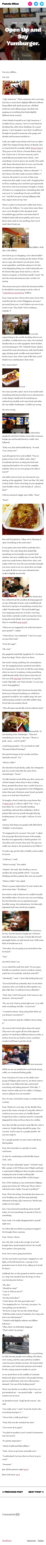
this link (17, 679)
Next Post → (36, 1492)
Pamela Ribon (10, 3)
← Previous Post (12, 1492)
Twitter (41, 1541)
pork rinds (21, 622)
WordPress (6, 1541)
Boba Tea (8, 804)
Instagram (31, 1541)
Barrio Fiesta (36, 148)
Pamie (14, 23)
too (17, 1475)
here (25, 1469)
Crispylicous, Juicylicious (13, 293)
